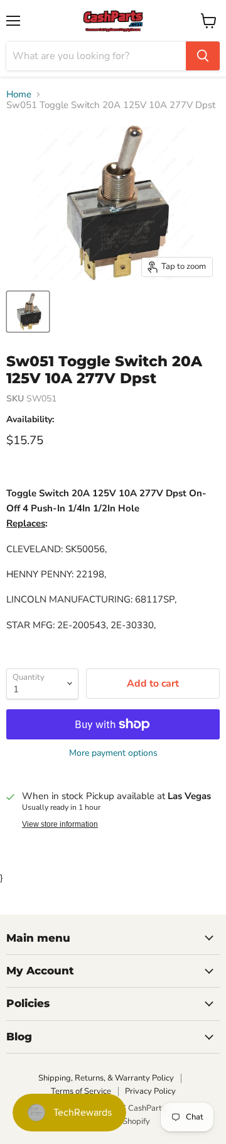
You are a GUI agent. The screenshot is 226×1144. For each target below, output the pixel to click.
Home (18, 94)
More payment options (113, 753)
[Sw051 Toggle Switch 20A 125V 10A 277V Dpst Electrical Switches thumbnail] (28, 311)
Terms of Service (81, 1091)
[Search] (203, 55)
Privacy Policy (150, 1091)
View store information (60, 824)
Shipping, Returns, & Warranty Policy (106, 1078)
